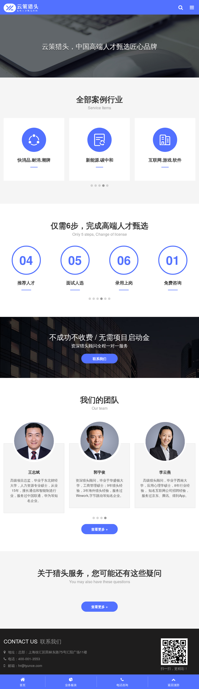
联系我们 (99, 358)
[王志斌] (34, 440)
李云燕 (165, 472)
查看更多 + (99, 529)
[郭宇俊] (100, 440)
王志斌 (34, 472)
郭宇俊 (99, 472)
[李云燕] (165, 440)
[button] (92, 185)
